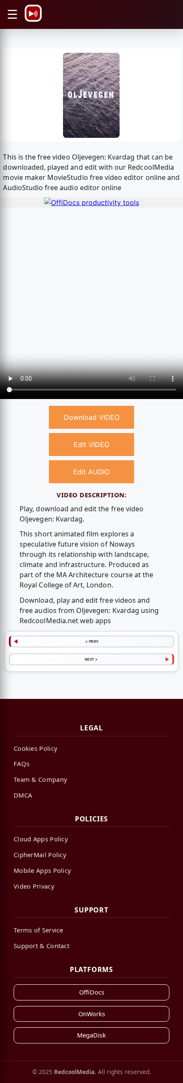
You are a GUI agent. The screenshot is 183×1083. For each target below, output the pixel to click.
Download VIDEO (92, 417)
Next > (91, 659)
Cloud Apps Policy (41, 839)
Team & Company (40, 779)
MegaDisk (91, 1035)
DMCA (23, 795)
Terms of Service (38, 930)
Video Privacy (34, 886)
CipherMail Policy (40, 854)
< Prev (92, 641)
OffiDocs (91, 992)
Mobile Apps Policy (42, 870)
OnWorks (91, 1014)
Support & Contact (41, 945)
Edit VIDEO (91, 444)
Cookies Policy (35, 748)
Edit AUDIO (91, 471)
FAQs (21, 763)
